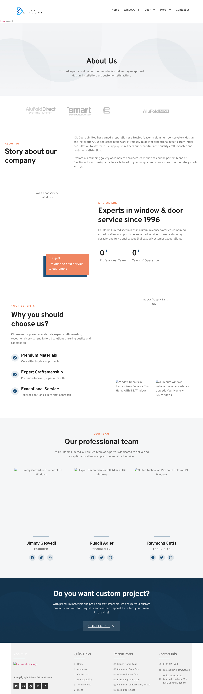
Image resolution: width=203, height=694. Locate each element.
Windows (129, 10)
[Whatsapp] (38, 686)
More (163, 10)
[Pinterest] (30, 686)
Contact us (183, 10)
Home (115, 10)
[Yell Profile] (45, 686)
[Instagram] (23, 686)
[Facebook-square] (16, 686)
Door (147, 10)
